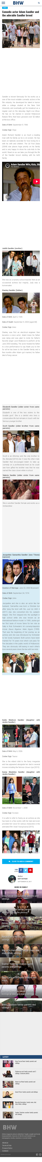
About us (5, 1142)
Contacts (5, 1151)
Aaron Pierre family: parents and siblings (26, 1092)
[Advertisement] (21, 71)
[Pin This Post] (30, 870)
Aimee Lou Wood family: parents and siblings (25, 1083)
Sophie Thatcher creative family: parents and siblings (26, 1113)
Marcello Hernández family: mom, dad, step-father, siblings (25, 1103)
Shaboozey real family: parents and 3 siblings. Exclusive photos (25, 1072)
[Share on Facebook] (21, 870)
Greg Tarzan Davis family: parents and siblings (25, 1062)
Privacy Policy (7, 1148)
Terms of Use (6, 1145)
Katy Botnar (22, 879)
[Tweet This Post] (25, 870)
